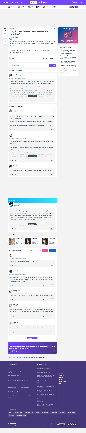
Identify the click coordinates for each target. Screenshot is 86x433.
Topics (60, 383)
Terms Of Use (61, 371)
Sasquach (15, 290)
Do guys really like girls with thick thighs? (16, 384)
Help (60, 366)
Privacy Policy (61, 375)
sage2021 (15, 134)
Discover (16, 2)
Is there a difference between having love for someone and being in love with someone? (45, 377)
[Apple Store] (62, 424)
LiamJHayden (16, 270)
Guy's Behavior (23, 6)
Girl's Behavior (13, 6)
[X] (44, 424)
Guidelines (61, 373)
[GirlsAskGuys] (12, 424)
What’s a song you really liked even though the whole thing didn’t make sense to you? (44, 400)
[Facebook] (48, 424)
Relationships (48, 6)
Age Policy (61, 377)
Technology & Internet (21, 415)
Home (10, 357)
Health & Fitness (71, 412)
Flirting (32, 6)
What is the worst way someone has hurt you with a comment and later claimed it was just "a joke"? (45, 386)
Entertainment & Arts (29, 412)
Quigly (14, 304)
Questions (21, 357)
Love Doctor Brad (18, 204)
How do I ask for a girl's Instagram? (15, 377)
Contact (60, 369)
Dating (39, 6)
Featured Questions (63, 381)
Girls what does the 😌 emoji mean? (15, 375)
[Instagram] (51, 424)
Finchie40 (15, 74)
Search (25, 2)
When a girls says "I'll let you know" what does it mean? (19, 400)
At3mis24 (15, 165)
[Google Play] (72, 424)
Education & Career (18, 412)
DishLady (15, 254)
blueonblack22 (16, 110)
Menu (7, 2)
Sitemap (60, 379)
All (56, 234)
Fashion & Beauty (58, 6)
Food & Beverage (44, 412)
